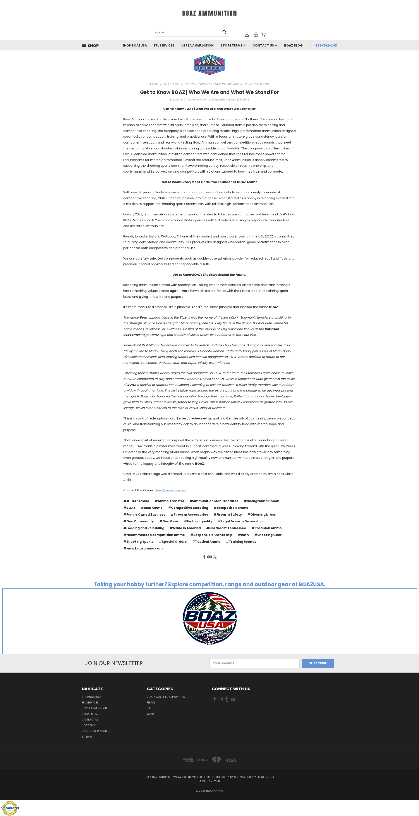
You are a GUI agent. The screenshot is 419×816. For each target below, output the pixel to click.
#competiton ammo (231, 508)
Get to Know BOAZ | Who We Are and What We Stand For (209, 92)
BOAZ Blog (293, 45)
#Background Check (261, 501)
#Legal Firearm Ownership (240, 521)
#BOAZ (129, 508)
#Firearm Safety (227, 514)
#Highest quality (198, 521)
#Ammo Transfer (169, 501)
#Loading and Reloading (143, 528)
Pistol (151, 702)
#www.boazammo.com (143, 548)
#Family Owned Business (144, 514)
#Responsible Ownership (211, 535)
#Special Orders (173, 541)
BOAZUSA (311, 584)
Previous (407, 802)
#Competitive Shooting (188, 508)
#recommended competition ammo (154, 535)
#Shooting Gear (268, 535)
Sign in (87, 731)
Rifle (150, 708)
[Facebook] (204, 557)
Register (103, 731)
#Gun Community (138, 521)
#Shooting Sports (138, 541)
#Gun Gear (169, 521)
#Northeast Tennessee (226, 528)
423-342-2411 (326, 45)
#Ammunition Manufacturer (214, 501)
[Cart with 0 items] (263, 34)
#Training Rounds (241, 541)
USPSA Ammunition (197, 45)
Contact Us (264, 45)
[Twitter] (215, 557)
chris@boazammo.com (171, 490)
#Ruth (243, 535)
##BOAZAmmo (136, 501)
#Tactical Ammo (206, 541)
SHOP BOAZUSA (134, 45)
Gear (150, 714)
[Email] (209, 557)
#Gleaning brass (261, 514)
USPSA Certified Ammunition (166, 697)
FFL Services (164, 45)
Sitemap (87, 736)
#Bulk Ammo (152, 508)
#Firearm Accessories (189, 514)
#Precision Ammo (267, 528)
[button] (209, 64)
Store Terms (232, 45)
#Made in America (185, 528)
